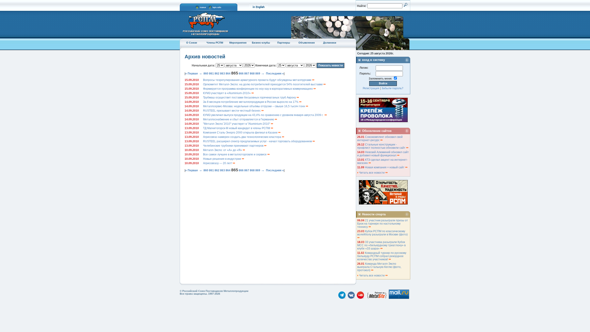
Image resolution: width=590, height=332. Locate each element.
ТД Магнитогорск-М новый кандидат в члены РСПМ (237, 128)
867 (246, 73)
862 (217, 73)
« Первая (191, 73)
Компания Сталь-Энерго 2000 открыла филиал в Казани (240, 132)
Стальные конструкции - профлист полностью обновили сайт (381, 146)
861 (211, 73)
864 (228, 73)
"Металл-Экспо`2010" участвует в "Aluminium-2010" (237, 123)
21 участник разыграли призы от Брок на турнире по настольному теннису (382, 223)
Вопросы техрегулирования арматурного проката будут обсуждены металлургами (257, 80)
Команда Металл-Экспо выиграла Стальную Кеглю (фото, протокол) (379, 267)
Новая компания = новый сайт (385, 167)
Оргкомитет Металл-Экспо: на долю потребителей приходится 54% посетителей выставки (263, 84)
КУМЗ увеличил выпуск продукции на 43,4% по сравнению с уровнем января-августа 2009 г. (263, 115)
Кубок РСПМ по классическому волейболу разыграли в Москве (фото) (382, 233)
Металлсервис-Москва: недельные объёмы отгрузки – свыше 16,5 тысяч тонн (254, 106)
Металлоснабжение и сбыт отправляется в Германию (239, 119)
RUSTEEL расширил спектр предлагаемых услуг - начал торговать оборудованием (258, 141)
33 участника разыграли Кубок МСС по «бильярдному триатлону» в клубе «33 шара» (381, 245)
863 (222, 73)
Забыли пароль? (392, 88)
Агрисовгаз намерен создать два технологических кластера (242, 137)
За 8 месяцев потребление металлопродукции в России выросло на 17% (251, 102)
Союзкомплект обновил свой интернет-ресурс (380, 138)
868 (252, 73)
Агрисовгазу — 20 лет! (218, 163)
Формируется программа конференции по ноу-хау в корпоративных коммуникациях (258, 88)
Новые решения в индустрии (222, 158)
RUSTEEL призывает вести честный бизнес (232, 110)
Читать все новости (371, 172)
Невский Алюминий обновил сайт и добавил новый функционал (383, 154)
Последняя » (275, 73)
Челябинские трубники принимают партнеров (233, 145)
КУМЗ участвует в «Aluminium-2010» (227, 93)
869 (257, 73)
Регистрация (371, 88)
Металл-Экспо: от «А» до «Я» (223, 150)
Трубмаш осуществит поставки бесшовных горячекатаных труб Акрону (250, 97)
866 (241, 73)
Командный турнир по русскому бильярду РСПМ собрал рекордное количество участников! (381, 256)
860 (206, 73)
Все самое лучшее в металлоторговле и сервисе (235, 154)
